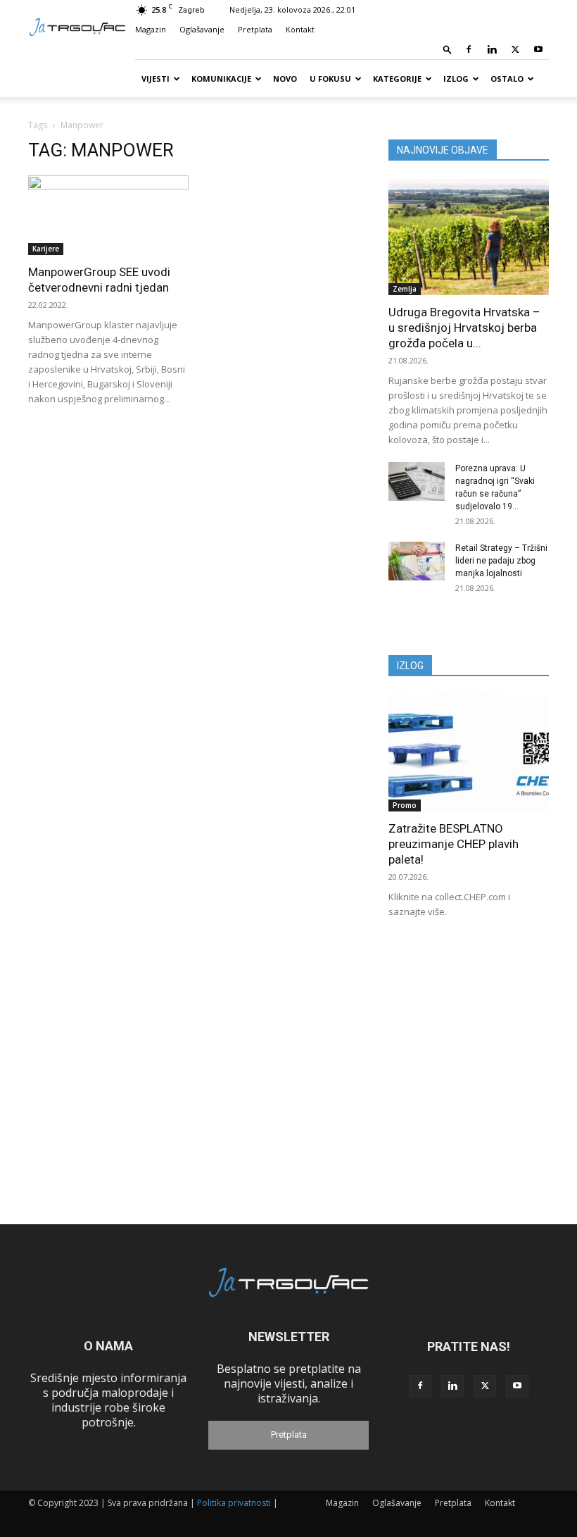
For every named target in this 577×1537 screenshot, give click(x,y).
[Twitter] (515, 49)
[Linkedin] (491, 49)
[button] (447, 49)
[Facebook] (468, 49)
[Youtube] (538, 49)
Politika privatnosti (234, 1503)
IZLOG (410, 665)
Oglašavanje (201, 29)
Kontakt (300, 29)
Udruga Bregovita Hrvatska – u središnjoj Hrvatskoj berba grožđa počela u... (464, 327)
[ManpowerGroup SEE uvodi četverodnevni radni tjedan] (108, 215)
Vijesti (155, 78)
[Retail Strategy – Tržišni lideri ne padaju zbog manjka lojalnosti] (416, 561)
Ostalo (507, 78)
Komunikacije (221, 78)
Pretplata (255, 29)
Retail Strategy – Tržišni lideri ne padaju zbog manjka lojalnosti (501, 560)
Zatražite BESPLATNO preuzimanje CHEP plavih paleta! (453, 843)
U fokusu (330, 78)
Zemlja (405, 289)
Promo (405, 805)
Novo (285, 78)
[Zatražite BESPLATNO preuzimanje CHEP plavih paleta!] (468, 753)
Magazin (150, 29)
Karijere (45, 249)
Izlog (456, 78)
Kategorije (397, 78)
